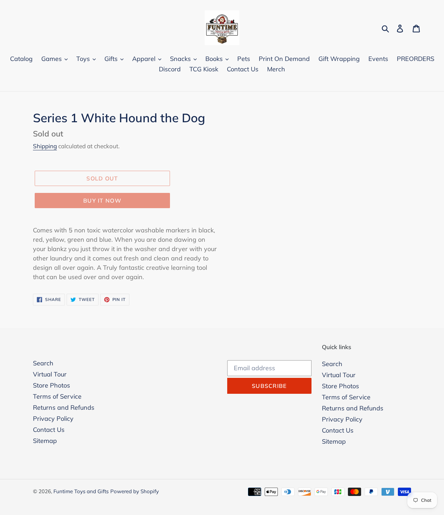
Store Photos (51, 385)
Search (43, 363)
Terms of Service (57, 396)
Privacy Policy (53, 419)
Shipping (45, 146)
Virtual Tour (50, 374)
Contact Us (49, 430)
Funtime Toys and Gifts (81, 491)
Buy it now (102, 200)
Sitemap (45, 441)
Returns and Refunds (63, 407)
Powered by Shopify (134, 491)
